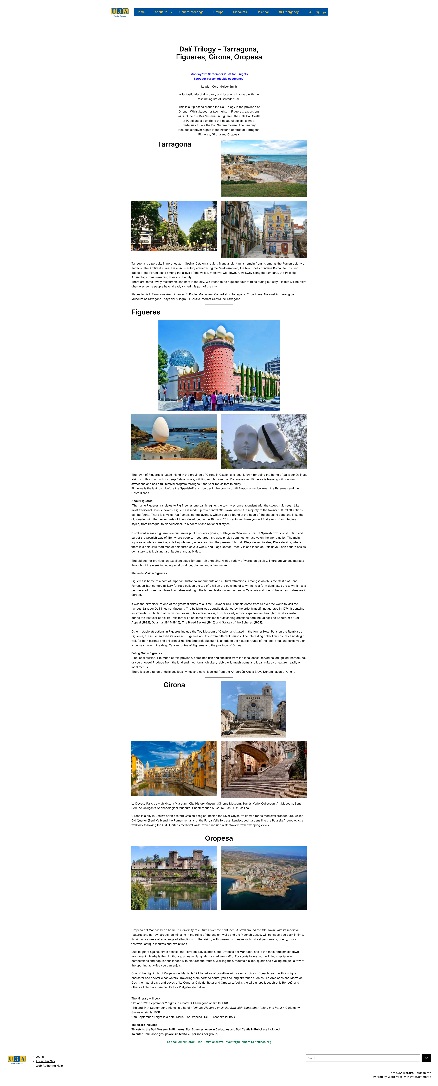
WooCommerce (420, 1076)
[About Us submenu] (171, 12)
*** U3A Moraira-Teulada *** (411, 1073)
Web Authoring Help (49, 1065)
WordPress (395, 1076)
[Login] (324, 12)
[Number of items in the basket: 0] (317, 12)
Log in (40, 1056)
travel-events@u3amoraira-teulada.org (243, 1042)
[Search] (426, 1058)
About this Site (45, 1061)
